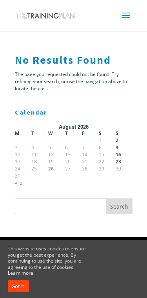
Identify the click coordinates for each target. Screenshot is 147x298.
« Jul (19, 183)
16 (118, 154)
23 (118, 161)
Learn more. (21, 273)
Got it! (18, 286)
